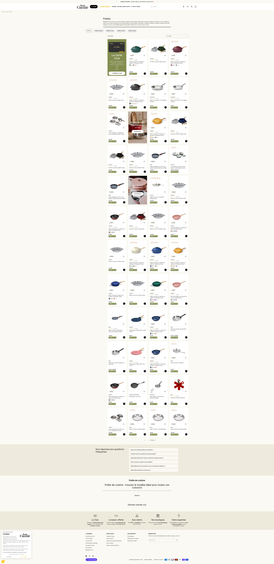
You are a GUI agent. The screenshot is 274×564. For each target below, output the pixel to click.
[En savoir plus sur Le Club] (95, 515)
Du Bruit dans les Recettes (92, 543)
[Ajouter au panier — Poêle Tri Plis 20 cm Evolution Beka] (145, 434)
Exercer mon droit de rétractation (114, 540)
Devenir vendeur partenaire (113, 545)
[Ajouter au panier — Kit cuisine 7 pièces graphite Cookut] (124, 172)
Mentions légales (148, 559)
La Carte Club (89, 540)
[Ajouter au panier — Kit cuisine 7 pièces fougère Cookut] (165, 73)
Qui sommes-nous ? (90, 536)
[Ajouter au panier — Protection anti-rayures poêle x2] (186, 404)
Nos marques (89, 547)
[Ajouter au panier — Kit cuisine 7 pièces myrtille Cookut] (186, 141)
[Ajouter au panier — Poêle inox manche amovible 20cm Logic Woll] (124, 371)
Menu (94, 6)
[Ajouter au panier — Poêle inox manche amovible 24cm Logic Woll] (186, 337)
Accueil (3, 11)
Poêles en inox (110, 30)
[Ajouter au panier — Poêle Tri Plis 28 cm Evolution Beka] (186, 434)
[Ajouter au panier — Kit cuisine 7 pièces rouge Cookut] (145, 236)
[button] (195, 6)
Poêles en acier (121, 30)
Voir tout (89, 30)
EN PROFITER (137, 131)
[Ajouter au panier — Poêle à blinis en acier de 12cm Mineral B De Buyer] (165, 404)
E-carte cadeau (89, 538)
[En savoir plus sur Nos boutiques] (157, 515)
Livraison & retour (111, 536)
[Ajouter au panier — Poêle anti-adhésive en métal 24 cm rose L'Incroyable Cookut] (186, 236)
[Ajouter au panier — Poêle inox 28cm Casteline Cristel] (124, 107)
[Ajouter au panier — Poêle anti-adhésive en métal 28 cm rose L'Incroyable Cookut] (186, 303)
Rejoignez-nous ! (89, 549)
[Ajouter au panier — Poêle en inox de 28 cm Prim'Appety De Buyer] (165, 107)
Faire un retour (110, 538)
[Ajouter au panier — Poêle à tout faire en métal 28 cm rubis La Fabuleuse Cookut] (186, 73)
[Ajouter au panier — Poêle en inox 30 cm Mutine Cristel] (124, 270)
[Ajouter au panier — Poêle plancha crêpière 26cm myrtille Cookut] (145, 337)
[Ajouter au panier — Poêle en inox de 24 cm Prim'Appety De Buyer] (186, 107)
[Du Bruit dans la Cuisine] (82, 7)
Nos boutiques (131, 536)
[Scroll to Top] (271, 555)
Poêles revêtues (99, 30)
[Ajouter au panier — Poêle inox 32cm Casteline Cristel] (186, 202)
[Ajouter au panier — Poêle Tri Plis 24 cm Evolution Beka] (165, 434)
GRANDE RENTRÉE (105, 6)
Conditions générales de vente (136, 559)
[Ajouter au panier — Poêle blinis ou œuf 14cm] (145, 404)
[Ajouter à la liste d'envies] (144, 55)
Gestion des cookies (158, 559)
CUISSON (7, 11)
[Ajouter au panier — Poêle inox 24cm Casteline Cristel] (145, 172)
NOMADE (114, 6)
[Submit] (176, 540)
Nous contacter (110, 543)
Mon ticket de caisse (132, 540)
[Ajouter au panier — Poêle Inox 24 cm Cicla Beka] (186, 371)
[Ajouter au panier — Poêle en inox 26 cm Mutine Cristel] (145, 303)
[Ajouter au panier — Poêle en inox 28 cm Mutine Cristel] (165, 236)
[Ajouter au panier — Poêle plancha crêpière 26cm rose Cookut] (145, 371)
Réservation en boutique (133, 538)
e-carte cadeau (135, 6)
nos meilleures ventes (123, 6)
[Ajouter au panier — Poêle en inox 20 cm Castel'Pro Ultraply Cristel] (165, 202)
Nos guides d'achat (90, 545)
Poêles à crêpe (132, 30)
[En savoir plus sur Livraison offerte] (116, 515)
